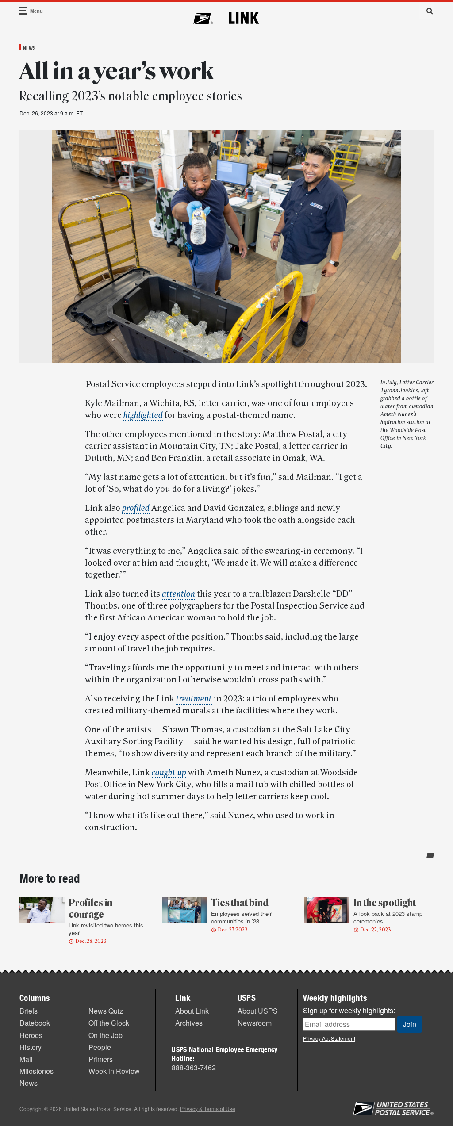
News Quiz (105, 1011)
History (30, 1047)
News (29, 47)
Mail (26, 1059)
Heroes (30, 1035)
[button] (426, 10)
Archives (189, 1023)
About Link (192, 1011)
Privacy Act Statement (329, 1038)
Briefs (28, 1011)
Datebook (34, 1023)
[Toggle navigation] (23, 11)
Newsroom (255, 1023)
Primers (100, 1059)
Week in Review (114, 1071)
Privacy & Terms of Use (207, 1108)
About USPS (258, 1011)
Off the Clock (108, 1023)
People (99, 1047)
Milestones (36, 1071)
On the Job (105, 1035)
